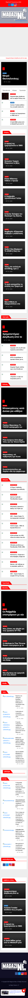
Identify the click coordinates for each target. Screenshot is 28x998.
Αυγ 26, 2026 (20, 718)
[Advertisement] (14, 42)
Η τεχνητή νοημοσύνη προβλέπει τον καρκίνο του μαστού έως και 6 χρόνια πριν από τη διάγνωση (20, 727)
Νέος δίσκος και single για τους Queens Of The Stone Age (13, 631)
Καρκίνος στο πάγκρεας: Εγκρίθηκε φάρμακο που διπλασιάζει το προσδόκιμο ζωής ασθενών (20, 701)
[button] (25, 25)
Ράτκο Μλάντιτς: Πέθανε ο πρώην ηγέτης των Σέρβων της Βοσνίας (14, 182)
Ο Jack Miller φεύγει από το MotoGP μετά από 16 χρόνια (12, 942)
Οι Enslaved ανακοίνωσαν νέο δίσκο (14, 659)
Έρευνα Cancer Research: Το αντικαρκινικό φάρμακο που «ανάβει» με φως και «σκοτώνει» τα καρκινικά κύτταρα (20, 757)
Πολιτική (5, 405)
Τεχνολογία (22, 90)
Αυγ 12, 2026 (20, 763)
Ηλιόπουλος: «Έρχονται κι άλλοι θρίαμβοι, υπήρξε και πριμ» (17, 556)
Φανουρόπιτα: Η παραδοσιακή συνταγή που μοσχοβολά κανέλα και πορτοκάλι (20, 847)
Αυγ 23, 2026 (20, 734)
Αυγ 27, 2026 (7, 81)
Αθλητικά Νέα (14, 494)
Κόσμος (14, 90)
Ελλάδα (4, 73)
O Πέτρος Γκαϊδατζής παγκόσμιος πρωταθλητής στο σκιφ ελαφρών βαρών (17, 489)
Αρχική (9, 990)
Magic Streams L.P (14, 985)
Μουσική (5, 609)
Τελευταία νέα (6, 90)
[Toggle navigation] (13, 25)
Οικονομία (5, 331)
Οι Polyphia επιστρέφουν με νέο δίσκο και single (13, 614)
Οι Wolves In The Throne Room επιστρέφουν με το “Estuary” (14, 645)
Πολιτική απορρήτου (19, 990)
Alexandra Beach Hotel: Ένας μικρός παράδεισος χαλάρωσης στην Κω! (20, 803)
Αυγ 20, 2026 (20, 748)
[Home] (2, 25)
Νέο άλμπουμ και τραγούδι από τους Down (13, 674)
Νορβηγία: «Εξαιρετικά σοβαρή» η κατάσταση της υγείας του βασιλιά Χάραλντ (14, 234)
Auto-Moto (13, 119)
